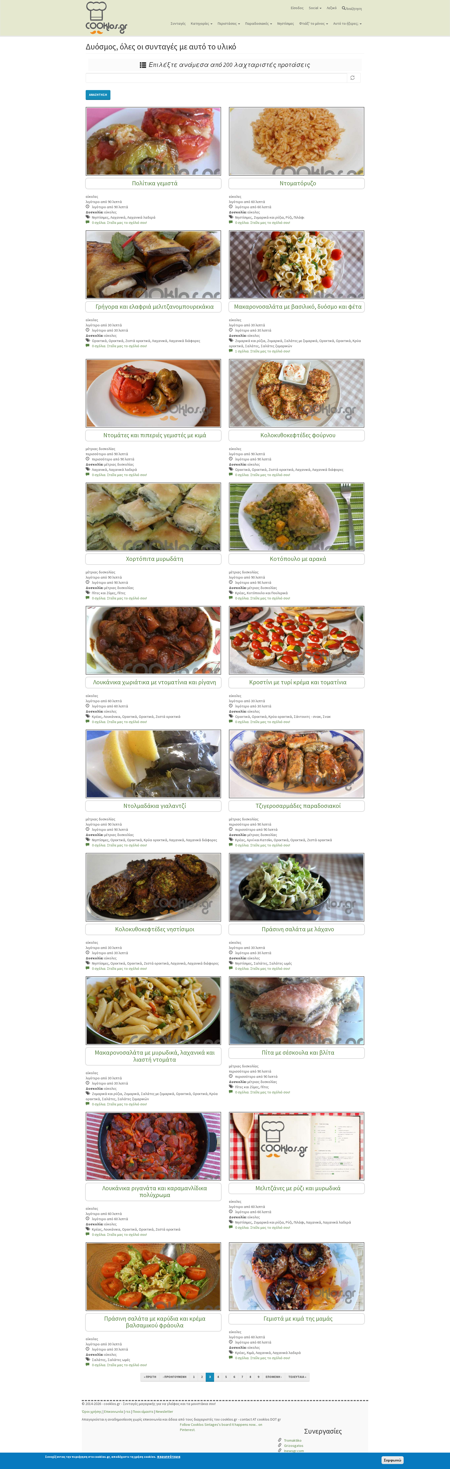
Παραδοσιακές (257, 23)
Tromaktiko (293, 1440)
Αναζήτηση (354, 8)
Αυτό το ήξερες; (346, 23)
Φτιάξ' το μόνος (312, 23)
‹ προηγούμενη (174, 1377)
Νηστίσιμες (285, 23)
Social (314, 7)
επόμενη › (274, 1377)
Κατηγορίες (200, 23)
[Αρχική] (108, 18)
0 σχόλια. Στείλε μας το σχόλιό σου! (119, 222)
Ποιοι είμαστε (143, 1411)
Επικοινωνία (113, 1411)
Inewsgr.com (294, 1450)
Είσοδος (297, 7)
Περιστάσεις (228, 23)
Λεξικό (332, 7)
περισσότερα (168, 1456)
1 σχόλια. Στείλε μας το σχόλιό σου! (262, 351)
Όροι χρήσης (92, 1411)
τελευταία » (297, 1377)
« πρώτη (150, 1377)
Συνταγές (178, 23)
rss (128, 1411)
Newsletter (164, 1411)
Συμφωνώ (392, 1460)
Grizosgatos (293, 1445)
